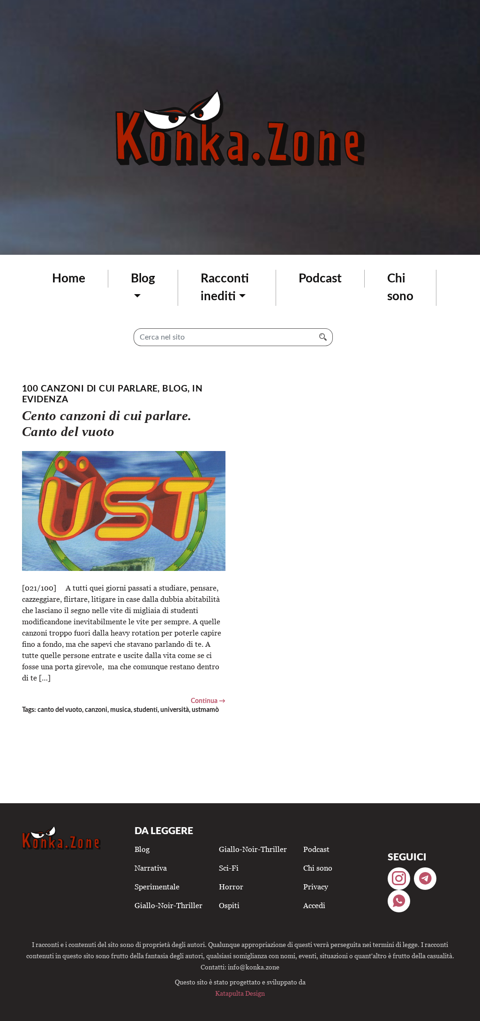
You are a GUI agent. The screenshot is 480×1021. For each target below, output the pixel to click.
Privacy (315, 886)
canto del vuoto (60, 709)
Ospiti (229, 905)
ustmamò (205, 709)
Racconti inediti (225, 288)
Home (68, 279)
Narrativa (151, 868)
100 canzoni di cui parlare (90, 389)
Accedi (314, 905)
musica (120, 709)
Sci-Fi (229, 868)
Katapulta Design (240, 993)
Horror (231, 886)
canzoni (96, 709)
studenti (146, 709)
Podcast (320, 279)
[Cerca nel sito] (323, 337)
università (174, 709)
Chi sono (400, 288)
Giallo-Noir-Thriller (168, 905)
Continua (204, 700)
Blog (143, 279)
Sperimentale (157, 886)
